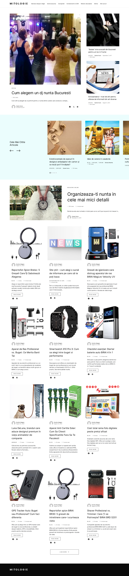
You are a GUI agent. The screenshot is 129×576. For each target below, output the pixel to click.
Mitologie (19, 3)
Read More (17, 294)
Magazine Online (73, 187)
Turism (101, 162)
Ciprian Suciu (19, 106)
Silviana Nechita (109, 162)
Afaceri (51, 168)
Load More (63, 552)
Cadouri (58, 168)
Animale (14, 442)
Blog (88, 162)
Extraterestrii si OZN (56, 280)
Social (14, 88)
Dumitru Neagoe (20, 264)
